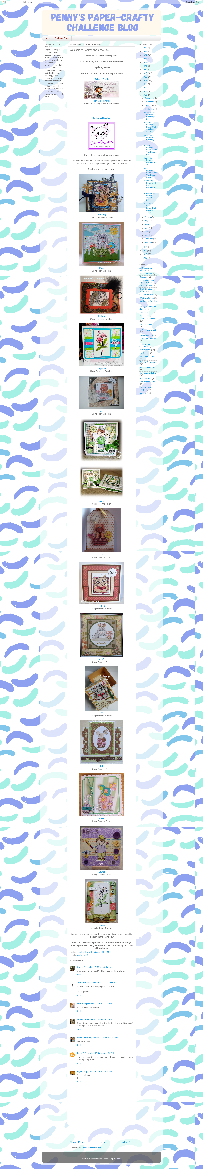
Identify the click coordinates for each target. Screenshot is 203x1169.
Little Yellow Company (144, 345)
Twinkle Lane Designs (145, 388)
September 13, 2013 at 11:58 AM (103, 1038)
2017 (145, 80)
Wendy (80, 1019)
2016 (145, 84)
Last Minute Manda (147, 324)
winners (142, 393)
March (148, 235)
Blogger (117, 1159)
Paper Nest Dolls (146, 356)
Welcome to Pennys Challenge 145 (149, 138)
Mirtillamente (145, 350)
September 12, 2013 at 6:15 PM (105, 983)
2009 (145, 258)
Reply (79, 975)
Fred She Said (145, 312)
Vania (101, 501)
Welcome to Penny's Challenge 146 (149, 115)
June (147, 224)
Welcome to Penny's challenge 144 (149, 161)
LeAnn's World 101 (147, 330)
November (149, 102)
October (148, 105)
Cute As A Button (146, 295)
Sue (102, 411)
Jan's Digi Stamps (147, 319)
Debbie (80, 1004)
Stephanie (101, 368)
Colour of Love (145, 286)
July (147, 221)
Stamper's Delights (147, 373)
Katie (101, 818)
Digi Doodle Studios (148, 301)
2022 (145, 62)
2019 (145, 73)
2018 (145, 77)
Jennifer (101, 659)
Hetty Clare (144, 315)
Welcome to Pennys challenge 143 (149, 196)
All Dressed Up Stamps (145, 269)
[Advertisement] (102, 1132)
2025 (145, 51)
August (148, 217)
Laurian (102, 872)
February (149, 239)
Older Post (127, 1142)
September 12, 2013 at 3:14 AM (97, 967)
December (149, 98)
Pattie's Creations (147, 362)
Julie (102, 766)
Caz (102, 555)
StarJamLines (145, 378)
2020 (145, 70)
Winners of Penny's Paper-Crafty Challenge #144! (150, 149)
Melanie (102, 316)
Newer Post (77, 1142)
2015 (145, 88)
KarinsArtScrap (84, 983)
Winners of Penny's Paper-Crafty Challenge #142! (150, 208)
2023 (145, 59)
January (148, 242)
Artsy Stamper (145, 274)
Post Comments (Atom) (92, 1148)
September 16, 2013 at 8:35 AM (98, 1072)
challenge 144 (83, 955)
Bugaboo (143, 277)
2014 (145, 91)
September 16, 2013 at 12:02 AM (99, 1053)
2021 (145, 66)
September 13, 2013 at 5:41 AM (98, 1004)
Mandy (102, 268)
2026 (145, 48)
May (147, 228)
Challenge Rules (62, 38)
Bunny (80, 967)
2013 (145, 95)
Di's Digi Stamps (146, 298)
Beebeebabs (82, 1038)
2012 (145, 247)
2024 (145, 55)
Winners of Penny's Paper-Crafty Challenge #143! (150, 172)
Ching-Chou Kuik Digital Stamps (146, 281)
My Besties (144, 353)
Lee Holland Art (146, 335)
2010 (145, 254)
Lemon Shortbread (147, 339)
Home (47, 38)
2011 (145, 251)
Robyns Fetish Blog (101, 101)
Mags (102, 925)
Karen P (80, 1053)
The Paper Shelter (147, 382)
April (147, 232)
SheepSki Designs (147, 367)
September (150, 109)
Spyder (80, 1072)
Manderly (102, 214)
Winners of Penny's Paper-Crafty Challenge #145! (150, 127)
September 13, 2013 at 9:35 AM (98, 1019)
